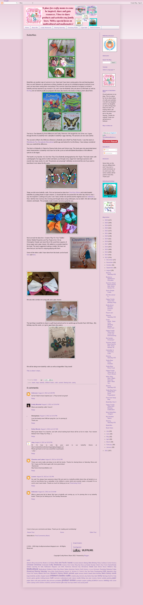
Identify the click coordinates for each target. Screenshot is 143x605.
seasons (100, 580)
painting (109, 578)
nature (74, 578)
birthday (98, 573)
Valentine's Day (111, 571)
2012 (106, 257)
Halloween (47, 566)
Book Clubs (109, 428)
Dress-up (83, 565)
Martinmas (68, 566)
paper (114, 578)
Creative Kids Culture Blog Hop (71, 565)
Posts (107, 150)
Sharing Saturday (59, 27)
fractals (29, 578)
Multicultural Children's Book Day (49, 569)
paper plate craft (32, 580)
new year (88, 578)
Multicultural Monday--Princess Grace (109, 307)
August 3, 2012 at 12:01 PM (48, 416)
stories (42, 582)
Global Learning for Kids (35, 566)
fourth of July (112, 576)
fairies (89, 576)
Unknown (34, 393)
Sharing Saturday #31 (111, 421)
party (39, 580)
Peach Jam (109, 312)
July (107, 431)
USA (104, 571)
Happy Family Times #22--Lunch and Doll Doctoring (111, 333)
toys (71, 582)
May (107, 436)
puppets (84, 580)
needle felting (81, 578)
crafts (56, 382)
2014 (106, 252)
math (52, 578)
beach (86, 573)
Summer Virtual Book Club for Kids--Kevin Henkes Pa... (111, 285)
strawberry (47, 582)
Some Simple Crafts (110, 291)
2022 (106, 230)
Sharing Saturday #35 (111, 273)
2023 (106, 228)
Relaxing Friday (111, 569)
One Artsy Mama (74, 192)
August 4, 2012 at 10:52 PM (43, 442)
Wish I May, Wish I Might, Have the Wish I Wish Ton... (110, 380)
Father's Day (99, 565)
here (28, 255)
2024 (106, 225)
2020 (106, 236)
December (109, 260)
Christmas (37, 565)
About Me (35, 27)
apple (76, 573)
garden (38, 578)
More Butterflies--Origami (111, 413)
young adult (84, 582)
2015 (106, 249)
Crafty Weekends (46, 27)
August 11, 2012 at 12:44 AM (47, 491)
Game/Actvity (112, 565)
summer (53, 582)
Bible (90, 563)
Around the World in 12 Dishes (44, 563)
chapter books (45, 576)
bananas (81, 573)
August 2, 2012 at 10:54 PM (50, 404)
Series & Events (95, 27)
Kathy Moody (35, 429)
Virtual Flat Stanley (32, 573)
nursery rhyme (96, 578)
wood (78, 582)
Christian (30, 565)
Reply (33, 398)
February (109, 444)
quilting (89, 580)
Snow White (51, 571)
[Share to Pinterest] (52, 380)
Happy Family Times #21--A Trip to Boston (111, 372)
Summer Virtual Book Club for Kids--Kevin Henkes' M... (111, 345)
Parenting (103, 569)
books (33, 382)
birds (94, 573)
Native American (69, 569)
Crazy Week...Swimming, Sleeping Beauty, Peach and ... (111, 324)
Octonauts (96, 569)
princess (52, 580)
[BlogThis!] (46, 380)
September (110, 267)
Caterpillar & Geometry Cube (110, 351)
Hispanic (54, 566)
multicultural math (66, 578)
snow (114, 580)
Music (62, 569)
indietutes (91, 196)
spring (73, 382)
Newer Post (30, 532)
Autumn (81, 563)
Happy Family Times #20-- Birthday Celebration (110, 407)
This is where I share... (34, 371)
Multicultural (32, 569)
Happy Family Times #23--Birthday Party (111, 300)
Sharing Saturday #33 (111, 356)
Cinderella (45, 565)
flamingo (105, 576)
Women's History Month (59, 573)
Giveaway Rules (73, 27)
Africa (33, 563)
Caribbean (104, 563)
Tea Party (90, 571)
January (109, 447)
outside (61, 382)
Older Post (93, 532)
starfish (37, 582)
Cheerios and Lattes (38, 459)
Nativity (77, 569)
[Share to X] (48, 380)
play (48, 580)
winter (75, 582)
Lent (59, 566)
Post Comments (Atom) (42, 535)
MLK (62, 566)
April (108, 439)
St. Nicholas (73, 571)
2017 (106, 244)
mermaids (57, 578)
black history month (109, 573)
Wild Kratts (46, 573)
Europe (93, 565)
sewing (106, 580)
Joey (33, 442)
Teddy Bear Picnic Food (110, 367)
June (108, 434)
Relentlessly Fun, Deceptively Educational (40, 142)
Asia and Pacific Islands (64, 563)
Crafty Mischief (36, 404)
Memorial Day (76, 566)
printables (58, 580)
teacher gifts (60, 582)
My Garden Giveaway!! (110, 339)
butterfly (42, 382)
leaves (47, 578)
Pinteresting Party (75, 483)
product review (69, 580)
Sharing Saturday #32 (111, 386)
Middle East (93, 566)
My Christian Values (110, 417)
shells (111, 580)
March (108, 442)
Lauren (33, 476)
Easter (88, 565)
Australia (75, 563)
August (108, 270)
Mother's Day (111, 566)
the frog (29, 90)
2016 (106, 247)
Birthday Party (96, 563)
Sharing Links (67, 382)
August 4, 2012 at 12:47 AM (49, 429)
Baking (86, 563)
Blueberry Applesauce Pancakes (110, 278)
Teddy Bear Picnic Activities (109, 362)
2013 (106, 254)
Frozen (106, 565)
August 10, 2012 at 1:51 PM (45, 476)
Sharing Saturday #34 (111, 316)
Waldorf (40, 573)
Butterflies (109, 425)
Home (27, 27)
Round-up (30, 571)
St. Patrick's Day (82, 571)
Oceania (91, 569)
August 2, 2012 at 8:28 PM (46, 393)
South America (59, 571)
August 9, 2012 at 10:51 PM (54, 459)
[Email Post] (41, 380)
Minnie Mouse (102, 566)
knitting (43, 578)
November (109, 262)
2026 (106, 220)
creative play (75, 576)
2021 (106, 233)
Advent (29, 563)
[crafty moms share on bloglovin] (110, 133)
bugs (37, 382)
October (109, 265)
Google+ (6, 1)
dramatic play (83, 576)
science (95, 580)
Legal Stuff (84, 27)
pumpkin (79, 580)
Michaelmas (85, 566)
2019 (106, 238)
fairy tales (94, 576)
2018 (106, 241)
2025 (106, 222)
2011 (106, 450)
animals (71, 573)
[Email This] (45, 380)
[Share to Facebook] (50, 380)
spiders (29, 582)
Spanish (67, 571)
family (100, 576)
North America (84, 569)
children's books (49, 382)
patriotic (43, 580)
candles (38, 576)
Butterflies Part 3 (111, 402)
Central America (111, 563)
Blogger (86, 555)
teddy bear (67, 582)
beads (90, 573)
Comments (108, 153)
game (33, 578)
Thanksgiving (98, 571)
